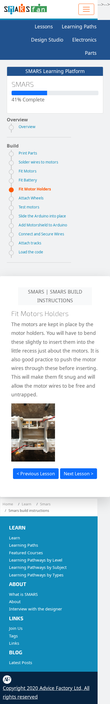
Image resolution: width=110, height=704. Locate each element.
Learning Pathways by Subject (38, 567)
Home (8, 504)
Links (14, 643)
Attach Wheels (31, 198)
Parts (90, 52)
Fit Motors (27, 171)
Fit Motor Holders (35, 189)
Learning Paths (79, 26)
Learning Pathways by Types (36, 575)
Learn (26, 504)
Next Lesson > (78, 474)
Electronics (84, 39)
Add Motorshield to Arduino (43, 225)
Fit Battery (28, 180)
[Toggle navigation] (86, 9)
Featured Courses (26, 552)
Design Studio (47, 39)
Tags (13, 636)
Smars (45, 504)
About (15, 601)
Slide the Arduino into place (42, 216)
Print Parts (28, 153)
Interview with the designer (35, 609)
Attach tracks (30, 243)
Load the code (31, 252)
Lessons (44, 26)
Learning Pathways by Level (35, 560)
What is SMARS (23, 594)
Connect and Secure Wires (41, 234)
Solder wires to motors (38, 162)
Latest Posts (20, 662)
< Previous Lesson (36, 474)
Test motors (29, 207)
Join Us (16, 628)
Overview (27, 126)
